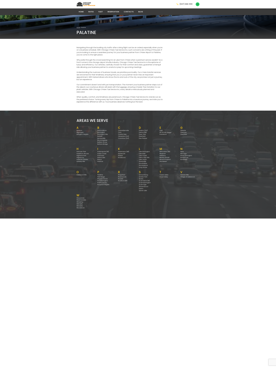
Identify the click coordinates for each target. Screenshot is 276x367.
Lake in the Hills (144, 157)
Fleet (100, 11)
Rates (91, 11)
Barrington (101, 132)
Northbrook (184, 157)
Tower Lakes (164, 175)
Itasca (99, 159)
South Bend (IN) (144, 181)
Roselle (120, 179)
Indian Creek (101, 154)
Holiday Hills (81, 161)
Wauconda (80, 198)
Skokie (141, 179)
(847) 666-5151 (186, 4)
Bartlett (99, 136)
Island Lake (101, 157)
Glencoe (183, 132)
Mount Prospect (165, 159)
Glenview (183, 134)
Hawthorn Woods (83, 154)
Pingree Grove (102, 179)
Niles (182, 152)
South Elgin (143, 185)
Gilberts (183, 130)
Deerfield (142, 136)
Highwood (80, 157)
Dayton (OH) (143, 130)
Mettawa (163, 156)
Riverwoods (122, 177)
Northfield (183, 159)
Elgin (161, 130)
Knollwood (121, 157)
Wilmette (80, 204)
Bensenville (101, 138)
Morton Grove (164, 157)
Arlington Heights (82, 134)
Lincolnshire (143, 163)
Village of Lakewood (187, 177)
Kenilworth (121, 154)
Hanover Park (81, 152)
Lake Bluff (142, 154)
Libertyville (142, 161)
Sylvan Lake (143, 190)
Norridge (183, 154)
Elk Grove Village (165, 132)
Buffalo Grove (102, 142)
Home (81, 11)
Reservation (113, 11)
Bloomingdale (102, 140)
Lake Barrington (144, 152)
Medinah (163, 154)
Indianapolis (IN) (103, 152)
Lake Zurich (143, 159)
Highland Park (81, 156)
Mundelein (163, 161)
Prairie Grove (102, 183)
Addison (79, 130)
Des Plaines (143, 138)
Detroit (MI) (143, 132)
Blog (140, 11)
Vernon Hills (184, 175)
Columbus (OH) (123, 138)
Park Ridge (101, 177)
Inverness (100, 156)
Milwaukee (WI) (165, 152)
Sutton (141, 189)
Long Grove (143, 167)
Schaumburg (143, 175)
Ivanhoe (100, 161)
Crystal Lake (122, 134)
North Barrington (186, 156)
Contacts (129, 11)
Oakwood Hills (82, 175)
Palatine (100, 175)
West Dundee (81, 200)
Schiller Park (143, 177)
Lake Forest (143, 156)
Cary (119, 132)
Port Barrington (102, 181)
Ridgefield (121, 175)
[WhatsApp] (197, 4)
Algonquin (80, 132)
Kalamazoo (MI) (123, 152)
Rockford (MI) (122, 181)
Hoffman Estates (82, 159)
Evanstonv (163, 134)
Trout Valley (164, 177)
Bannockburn (102, 130)
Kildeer (120, 156)
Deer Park (142, 134)
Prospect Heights (103, 185)
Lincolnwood (143, 165)
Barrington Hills (102, 134)
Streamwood (143, 186)
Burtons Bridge (102, 144)
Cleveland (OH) (123, 136)
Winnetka (80, 206)
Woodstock (80, 208)
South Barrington (145, 183)
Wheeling (80, 202)
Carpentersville (123, 130)
